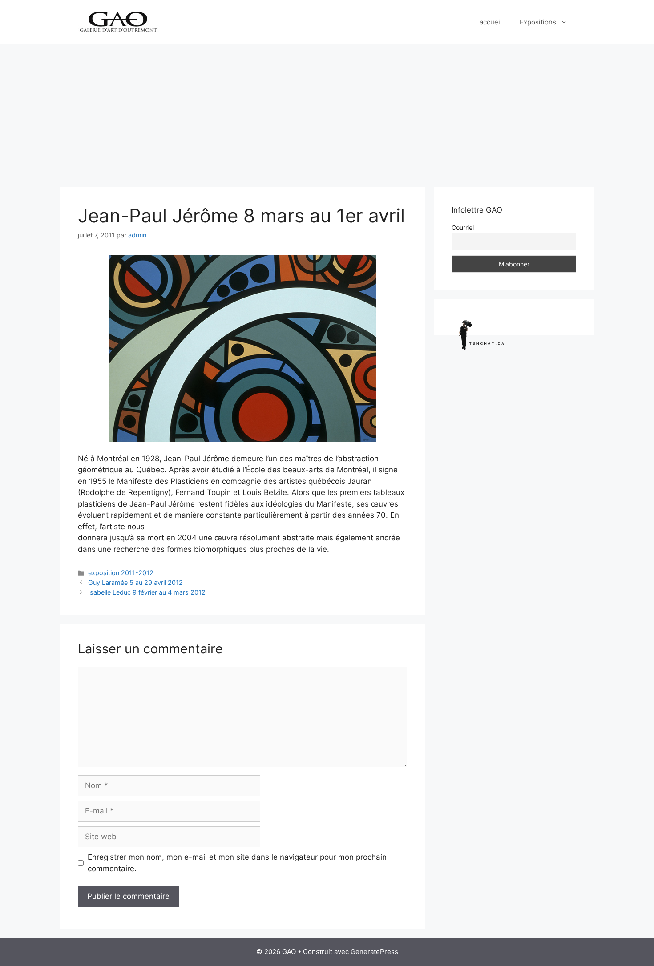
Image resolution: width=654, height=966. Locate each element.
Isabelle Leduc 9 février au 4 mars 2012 (147, 592)
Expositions (538, 22)
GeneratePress (374, 951)
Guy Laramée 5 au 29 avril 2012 (135, 582)
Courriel (463, 227)
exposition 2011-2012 (120, 572)
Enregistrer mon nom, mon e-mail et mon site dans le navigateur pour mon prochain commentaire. (237, 863)
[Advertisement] (327, 111)
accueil (491, 22)
